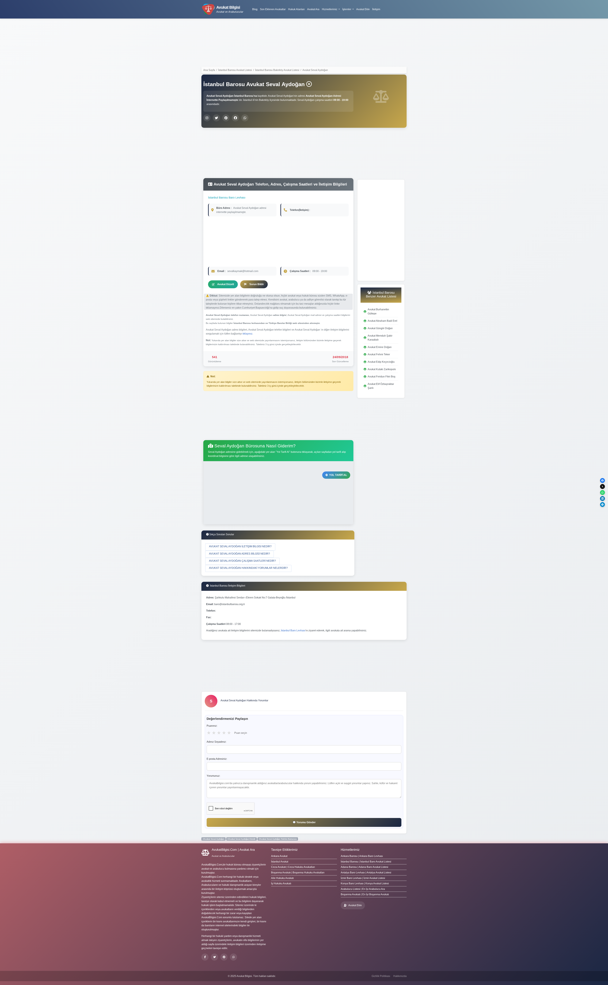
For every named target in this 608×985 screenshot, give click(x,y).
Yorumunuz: (213, 775)
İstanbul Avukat (279, 861)
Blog (254, 9)
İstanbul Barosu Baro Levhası (226, 197)
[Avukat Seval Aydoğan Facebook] (235, 117)
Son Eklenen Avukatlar (273, 9)
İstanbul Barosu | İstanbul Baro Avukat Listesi (366, 861)
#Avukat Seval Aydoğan (213, 839)
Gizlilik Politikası (381, 976)
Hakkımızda (400, 976)
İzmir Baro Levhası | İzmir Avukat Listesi (363, 878)
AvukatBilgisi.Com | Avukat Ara (233, 849)
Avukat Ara (313, 9)
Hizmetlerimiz (350, 849)
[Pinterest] (224, 957)
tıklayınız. (248, 333)
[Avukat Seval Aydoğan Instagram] (206, 117)
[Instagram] (233, 957)
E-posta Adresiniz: (217, 759)
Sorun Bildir (256, 284)
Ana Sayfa (209, 70)
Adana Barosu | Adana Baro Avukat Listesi (364, 867)
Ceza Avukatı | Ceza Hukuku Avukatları (293, 867)
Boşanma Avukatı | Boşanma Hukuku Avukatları (297, 872)
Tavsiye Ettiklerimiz (284, 849)
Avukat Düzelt (225, 284)
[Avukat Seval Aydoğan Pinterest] (225, 117)
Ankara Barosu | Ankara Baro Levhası (362, 856)
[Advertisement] (304, 43)
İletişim (376, 9)
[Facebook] (205, 957)
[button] (240, 546)
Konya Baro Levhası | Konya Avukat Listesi (365, 883)
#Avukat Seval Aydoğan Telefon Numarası (278, 839)
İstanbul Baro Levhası (293, 630)
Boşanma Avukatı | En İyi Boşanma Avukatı (365, 894)
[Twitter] (214, 957)
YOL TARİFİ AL (338, 475)
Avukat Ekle (363, 9)
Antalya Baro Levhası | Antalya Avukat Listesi (366, 872)
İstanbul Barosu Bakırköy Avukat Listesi (277, 70)
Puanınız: (212, 725)
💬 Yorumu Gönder (304, 822)
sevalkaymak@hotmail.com (242, 271)
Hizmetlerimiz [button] (330, 9)
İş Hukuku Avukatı (281, 883)
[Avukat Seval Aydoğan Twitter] (216, 117)
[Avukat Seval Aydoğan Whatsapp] (244, 117)
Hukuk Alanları (296, 9)
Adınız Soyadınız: (216, 741)
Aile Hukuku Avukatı (282, 878)
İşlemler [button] (347, 9)
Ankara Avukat (279, 856)
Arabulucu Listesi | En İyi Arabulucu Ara (363, 889)
